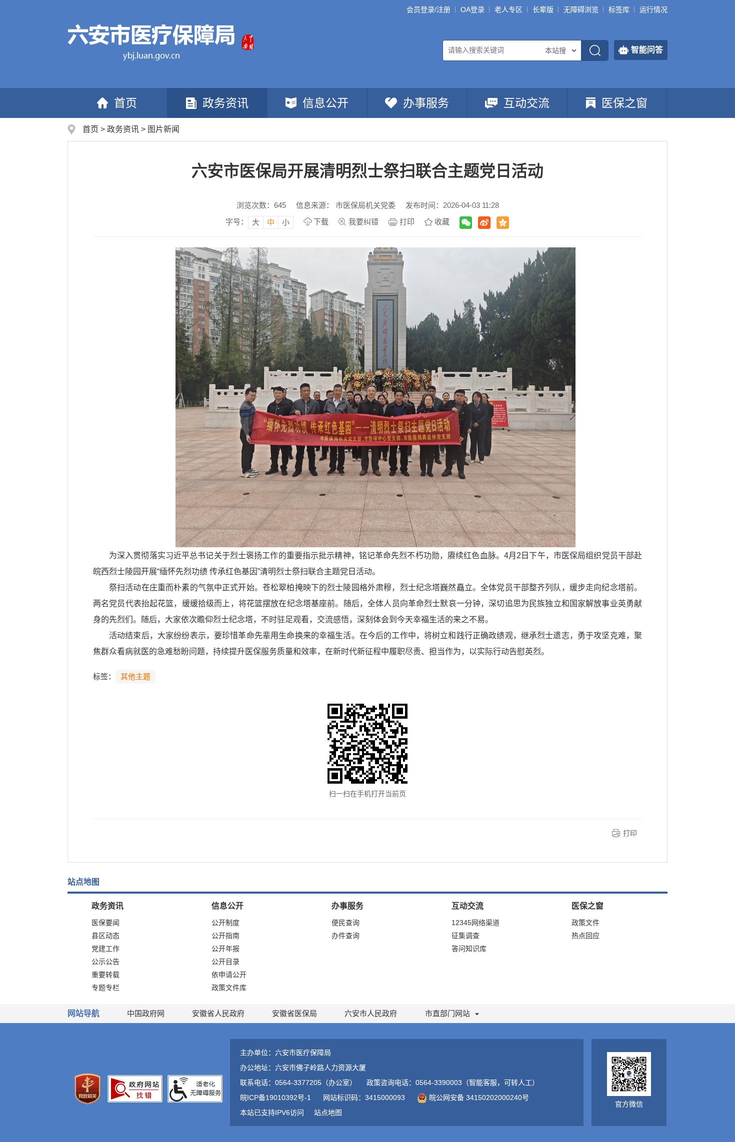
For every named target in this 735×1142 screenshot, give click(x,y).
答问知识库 (469, 949)
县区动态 (106, 936)
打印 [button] (630, 833)
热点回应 (586, 936)
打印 (407, 221)
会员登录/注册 (428, 9)
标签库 (619, 9)
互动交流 (527, 102)
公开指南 (226, 936)
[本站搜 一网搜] (560, 50)
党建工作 (106, 949)
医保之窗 (625, 102)
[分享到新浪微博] (484, 222)
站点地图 (328, 1113)
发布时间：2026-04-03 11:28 (452, 205)
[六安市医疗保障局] (152, 41)
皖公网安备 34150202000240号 (479, 1098)
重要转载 (106, 975)
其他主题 (135, 676)
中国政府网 (145, 1013)
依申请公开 (229, 975)
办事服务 (426, 102)
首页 (125, 102)
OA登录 (472, 9)
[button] (543, 9)
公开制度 (226, 923)
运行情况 (654, 9)
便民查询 (346, 923)
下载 (321, 221)
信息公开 (325, 102)
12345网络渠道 (476, 923)
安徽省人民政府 (218, 1013)
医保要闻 (106, 923)
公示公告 (106, 962)
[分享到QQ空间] (502, 222)
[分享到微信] (466, 222)
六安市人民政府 (370, 1013)
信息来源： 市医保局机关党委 (346, 205)
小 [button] (286, 222)
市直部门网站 (447, 1013)
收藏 (442, 221)
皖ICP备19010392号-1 (275, 1098)
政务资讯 (225, 102)
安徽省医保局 (294, 1013)
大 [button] (256, 222)
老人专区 (508, 9)
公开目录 (226, 962)
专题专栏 (106, 988)
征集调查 (466, 936)
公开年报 (226, 949)
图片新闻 (164, 129)
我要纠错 (363, 221)
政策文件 (586, 923)
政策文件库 (229, 988)
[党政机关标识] (88, 1089)
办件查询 (346, 936)
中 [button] (270, 222)
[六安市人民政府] (248, 41)
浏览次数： (261, 205)
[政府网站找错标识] (135, 1088)
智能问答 (647, 49)
